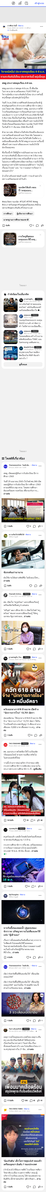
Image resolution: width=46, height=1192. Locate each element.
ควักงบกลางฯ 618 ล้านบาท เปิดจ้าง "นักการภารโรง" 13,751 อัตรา (21, 711)
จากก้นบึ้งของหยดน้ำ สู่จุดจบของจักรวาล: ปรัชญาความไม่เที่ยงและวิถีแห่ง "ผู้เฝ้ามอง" (22, 931)
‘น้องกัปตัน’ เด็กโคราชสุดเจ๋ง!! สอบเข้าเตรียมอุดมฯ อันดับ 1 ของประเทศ (23, 1162)
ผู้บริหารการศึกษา (25, 213)
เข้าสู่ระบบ (39, 3)
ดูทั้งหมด (23, 364)
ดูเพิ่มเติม (37, 769)
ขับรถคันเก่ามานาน (13, 572)
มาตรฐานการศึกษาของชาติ (16, 219)
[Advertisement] (23, 14)
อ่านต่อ (7, 493)
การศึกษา (8, 213)
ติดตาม (20, 26)
